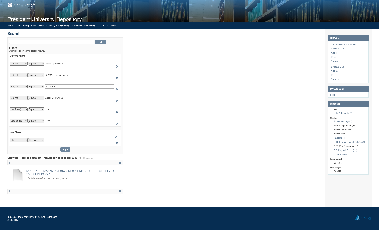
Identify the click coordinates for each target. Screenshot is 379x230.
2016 (102, 25)
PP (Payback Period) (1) (345, 150)
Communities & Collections (343, 44)
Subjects (335, 60)
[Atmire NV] (363, 218)
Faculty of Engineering (58, 25)
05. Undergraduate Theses (31, 25)
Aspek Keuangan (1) (344, 121)
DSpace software (15, 216)
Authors (334, 52)
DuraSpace (52, 216)
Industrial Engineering (84, 25)
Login (332, 94)
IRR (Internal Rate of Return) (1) (349, 141)
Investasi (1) (340, 137)
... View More (340, 154)
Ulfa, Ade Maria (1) (343, 112)
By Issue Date (337, 48)
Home (10, 25)
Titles (333, 56)
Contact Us (12, 220)
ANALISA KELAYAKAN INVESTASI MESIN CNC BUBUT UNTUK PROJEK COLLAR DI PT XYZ (70, 172)
